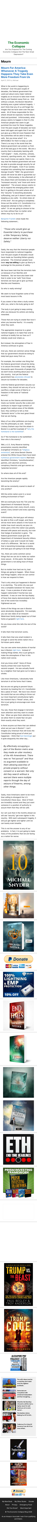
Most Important (25, 1508)
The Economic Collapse (18, 44)
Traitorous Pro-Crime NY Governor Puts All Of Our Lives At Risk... (25, 1426)
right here (20, 619)
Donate (31, 1501)
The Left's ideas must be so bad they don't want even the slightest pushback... (24, 1381)
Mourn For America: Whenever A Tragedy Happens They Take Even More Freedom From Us (17, 72)
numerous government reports (13, 458)
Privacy (14, 1505)
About (7, 1505)
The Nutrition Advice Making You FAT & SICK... (24, 1414)
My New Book (7, 1501)
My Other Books (20, 1501)
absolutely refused (22, 377)
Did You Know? (12, 1508)
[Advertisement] (18, 20)
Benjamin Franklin (8, 219)
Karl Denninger (26, 736)
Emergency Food (26, 1505)
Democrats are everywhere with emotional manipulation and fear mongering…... (24, 1393)
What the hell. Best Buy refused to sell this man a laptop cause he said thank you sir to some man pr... (25, 1404)
